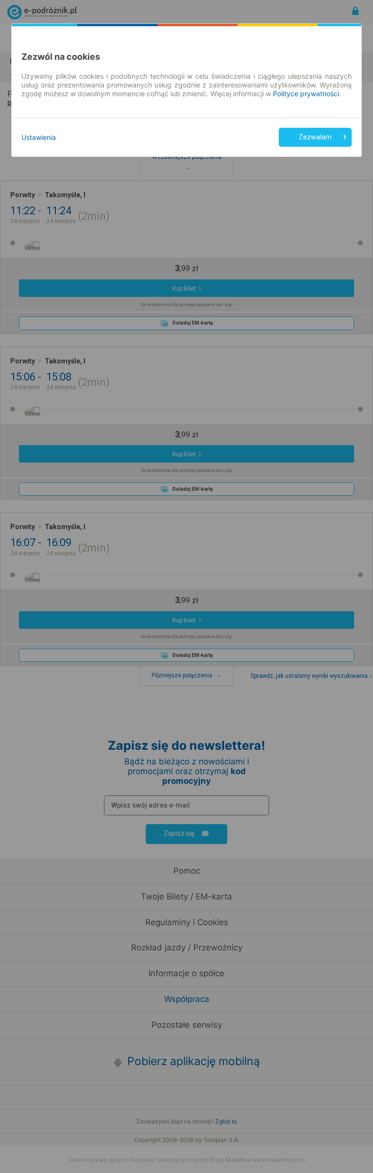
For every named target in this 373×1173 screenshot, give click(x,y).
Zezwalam (315, 137)
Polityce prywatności (306, 93)
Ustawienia (38, 137)
